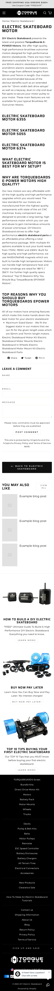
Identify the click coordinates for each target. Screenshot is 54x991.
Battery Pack (27, 799)
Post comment (27, 432)
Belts (27, 833)
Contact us (27, 910)
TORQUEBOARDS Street (27, 779)
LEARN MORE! (27, 640)
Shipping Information (27, 915)
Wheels (27, 809)
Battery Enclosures (26, 853)
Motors (27, 794)
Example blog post (33, 496)
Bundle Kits (26, 784)
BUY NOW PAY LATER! (27, 702)
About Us (27, 920)
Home (5, 21)
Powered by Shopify (27, 988)
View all (43, 486)
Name (6, 375)
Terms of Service (42, 443)
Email (6, 389)
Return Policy (27, 929)
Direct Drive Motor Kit (27, 789)
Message (8, 402)
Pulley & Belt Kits (27, 828)
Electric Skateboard (22, 21)
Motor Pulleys (27, 838)
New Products (27, 882)
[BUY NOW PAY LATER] (27, 665)
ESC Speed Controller (27, 848)
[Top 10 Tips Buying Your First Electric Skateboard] (27, 727)
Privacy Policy (21, 443)
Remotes (27, 843)
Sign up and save (26, 948)
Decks (27, 824)
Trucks (27, 814)
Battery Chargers (26, 858)
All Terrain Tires (27, 863)
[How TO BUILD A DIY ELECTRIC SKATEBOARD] (27, 597)
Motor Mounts (27, 804)
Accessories (27, 873)
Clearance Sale (27, 887)
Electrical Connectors (27, 868)
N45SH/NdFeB (15, 257)
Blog (27, 924)
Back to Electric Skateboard (28, 467)
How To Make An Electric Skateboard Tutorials (27, 899)
